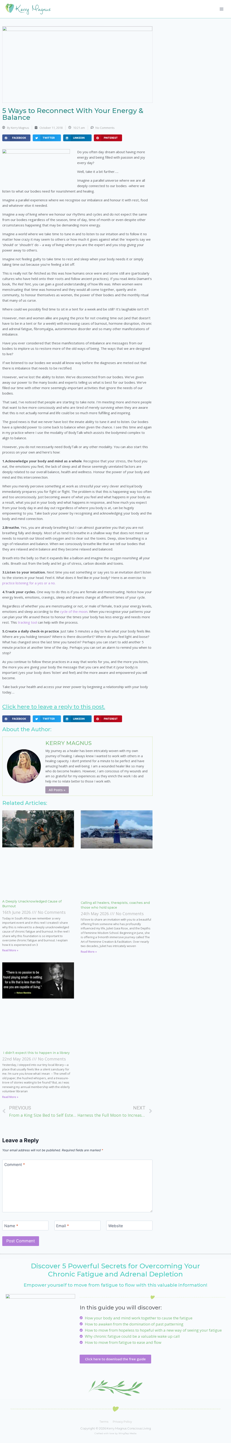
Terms (103, 1421)
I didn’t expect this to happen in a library (36, 1053)
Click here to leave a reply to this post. (53, 706)
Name (11, 1225)
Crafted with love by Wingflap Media (115, 1433)
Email (62, 1225)
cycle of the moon (74, 611)
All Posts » (57, 789)
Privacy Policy (122, 1421)
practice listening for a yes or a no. (28, 583)
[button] (16, 137)
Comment (14, 1164)
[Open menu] (221, 8)
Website (115, 1225)
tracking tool (27, 622)
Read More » (10, 950)
